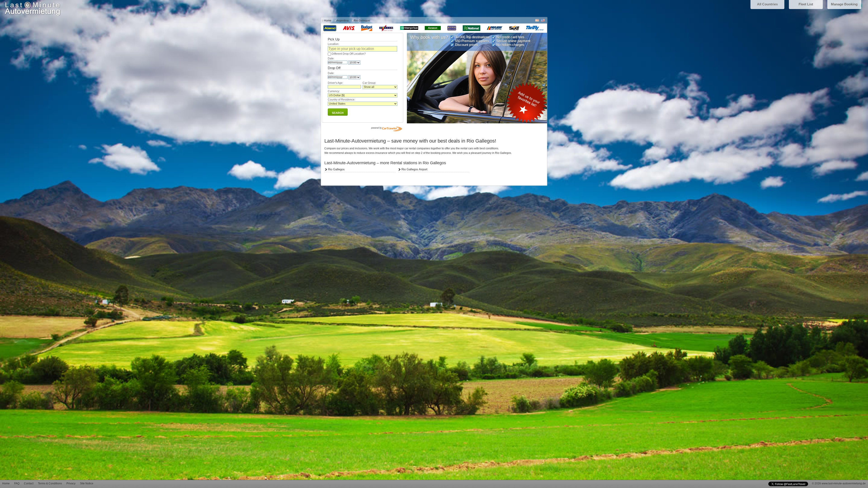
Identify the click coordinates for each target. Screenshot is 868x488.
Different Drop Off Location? (349, 53)
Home (327, 20)
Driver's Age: (335, 82)
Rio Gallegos (336, 169)
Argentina (343, 20)
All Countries (767, 4)
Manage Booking (844, 4)
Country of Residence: (341, 99)
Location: (333, 44)
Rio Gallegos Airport (414, 169)
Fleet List (806, 4)
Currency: (334, 91)
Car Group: (369, 82)
